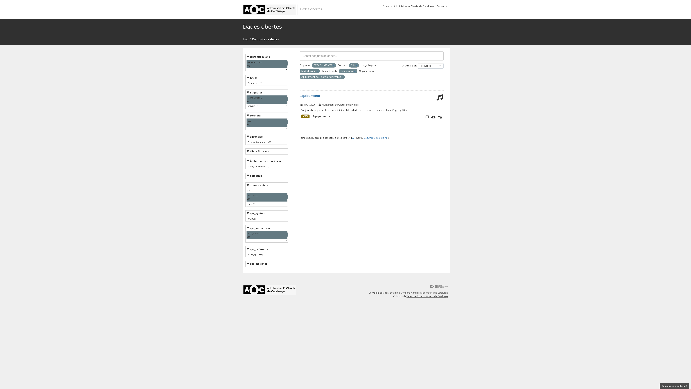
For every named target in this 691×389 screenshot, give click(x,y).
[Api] (440, 117)
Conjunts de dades (265, 39)
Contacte (442, 6)
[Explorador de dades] (427, 117)
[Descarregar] (433, 117)
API (354, 137)
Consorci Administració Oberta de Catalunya (408, 6)
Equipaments (310, 96)
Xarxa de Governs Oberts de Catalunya (427, 296)
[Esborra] (333, 65)
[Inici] (270, 10)
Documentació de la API (376, 137)
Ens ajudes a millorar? (674, 386)
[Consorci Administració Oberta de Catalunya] (439, 287)
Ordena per (409, 65)
